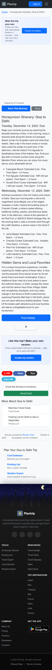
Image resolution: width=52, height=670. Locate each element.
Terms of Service (34, 663)
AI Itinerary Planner (10, 550)
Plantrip (12, 4)
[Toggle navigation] (46, 4)
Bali (29, 593)
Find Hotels (28, 318)
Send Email (26, 393)
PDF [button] (8, 373)
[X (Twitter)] (22, 534)
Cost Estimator (8, 564)
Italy (29, 584)
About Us (6, 626)
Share (37, 108)
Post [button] (32, 373)
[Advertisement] (26, 74)
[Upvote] (19, 326)
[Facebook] (30, 534)
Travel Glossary (34, 559)
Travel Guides (34, 550)
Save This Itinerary (17, 108)
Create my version (33, 30)
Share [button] (20, 373)
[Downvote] (33, 326)
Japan (30, 579)
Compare (6, 644)
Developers (7, 640)
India (30, 608)
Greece (31, 612)
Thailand (31, 589)
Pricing (5, 630)
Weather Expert (9, 568)
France (31, 598)
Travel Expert (7, 559)
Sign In (36, 4)
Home (5, 12)
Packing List (7, 554)
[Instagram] (14, 534)
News (30, 564)
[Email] (37, 534)
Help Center (33, 568)
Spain (30, 603)
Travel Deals (33, 554)
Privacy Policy (17, 663)
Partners (5, 635)
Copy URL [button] (8, 379)
